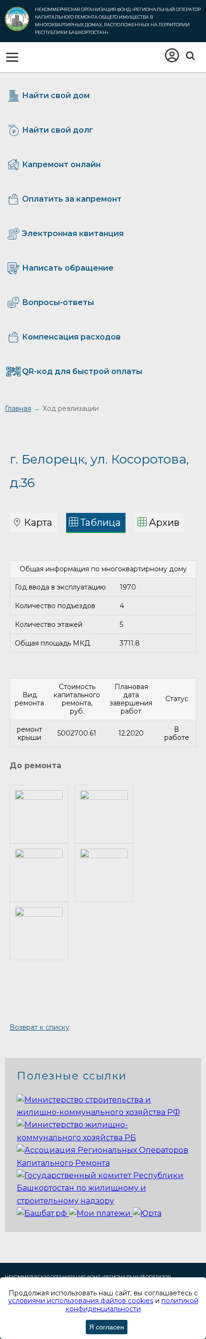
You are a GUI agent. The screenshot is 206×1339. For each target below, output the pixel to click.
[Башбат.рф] (43, 1213)
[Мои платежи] (101, 1213)
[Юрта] (147, 1213)
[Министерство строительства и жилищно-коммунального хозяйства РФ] (103, 1112)
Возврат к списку (39, 1027)
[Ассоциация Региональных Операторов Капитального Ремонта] (103, 1163)
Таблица (100, 522)
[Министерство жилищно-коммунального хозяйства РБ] (103, 1137)
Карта (38, 522)
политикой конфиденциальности (132, 1304)
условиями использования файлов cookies (80, 1300)
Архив (164, 522)
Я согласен (106, 1327)
